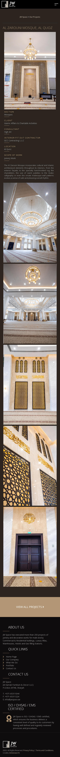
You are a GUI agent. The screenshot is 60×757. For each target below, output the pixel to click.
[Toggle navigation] (56, 4)
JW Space (23, 17)
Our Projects (34, 17)
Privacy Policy (28, 750)
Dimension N (14, 753)
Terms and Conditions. (45, 750)
